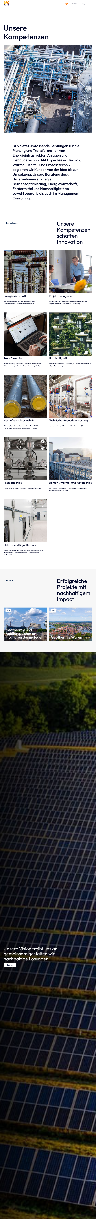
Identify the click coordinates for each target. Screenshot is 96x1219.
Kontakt (10, 965)
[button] (86, 3)
